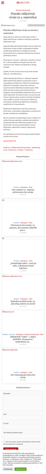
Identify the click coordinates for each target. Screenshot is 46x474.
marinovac (13, 150)
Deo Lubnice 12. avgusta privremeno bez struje (23, 190)
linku (16, 136)
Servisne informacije (23, 10)
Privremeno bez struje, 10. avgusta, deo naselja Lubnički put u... (23, 227)
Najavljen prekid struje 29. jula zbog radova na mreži (23, 302)
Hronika (12, 334)
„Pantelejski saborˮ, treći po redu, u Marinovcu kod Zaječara (23, 266)
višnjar (21, 150)
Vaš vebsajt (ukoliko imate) (12, 433)
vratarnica (29, 150)
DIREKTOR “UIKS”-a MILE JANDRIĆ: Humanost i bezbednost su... (23, 339)
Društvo (16, 187)
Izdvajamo (24, 187)
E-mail (6, 423)
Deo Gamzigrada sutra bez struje (23, 376)
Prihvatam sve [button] (20, 469)
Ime (5, 414)
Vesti (30, 187)
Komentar (6, 393)
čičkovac (7, 148)
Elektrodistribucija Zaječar (21, 148)
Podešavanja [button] (8, 469)
